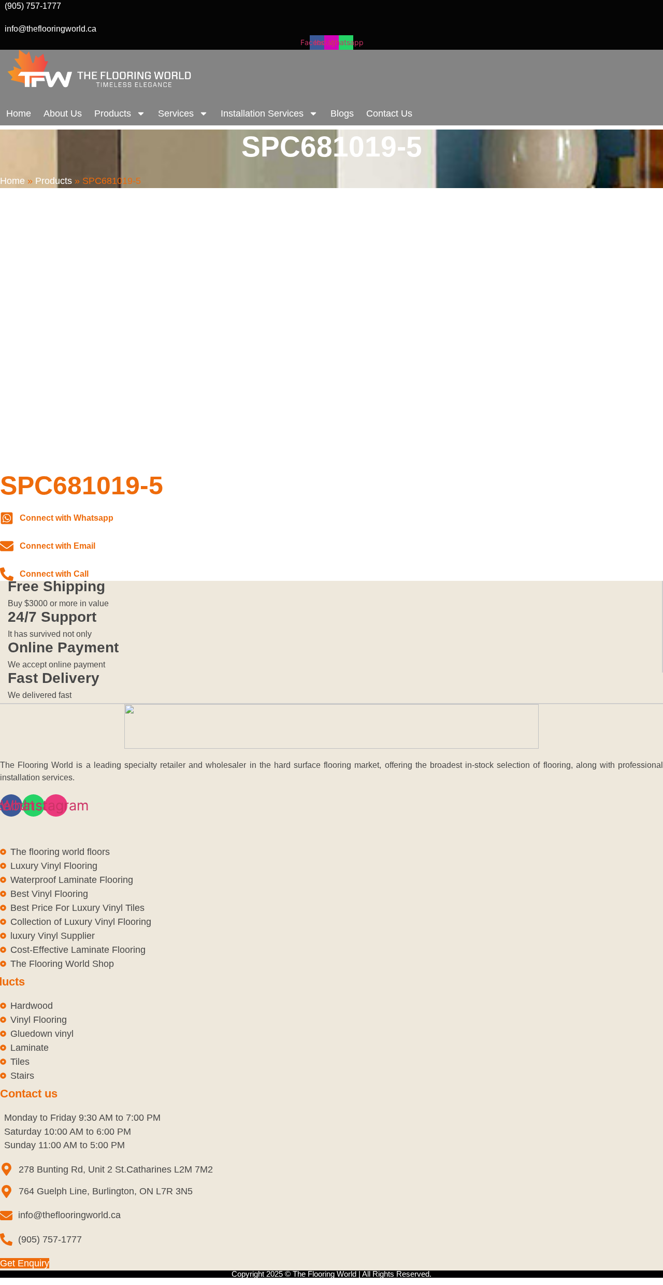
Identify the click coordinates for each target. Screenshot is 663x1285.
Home (18, 113)
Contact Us (389, 113)
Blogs (342, 113)
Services (176, 113)
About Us (63, 113)
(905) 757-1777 (33, 6)
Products (112, 113)
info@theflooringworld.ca (50, 28)
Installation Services (262, 113)
